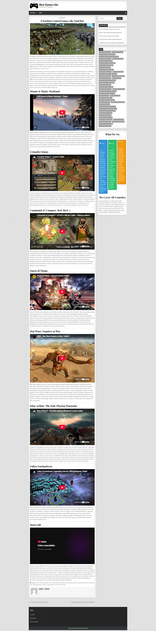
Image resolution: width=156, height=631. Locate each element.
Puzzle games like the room (107, 106)
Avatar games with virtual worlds (108, 56)
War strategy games (105, 126)
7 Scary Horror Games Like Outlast (109, 36)
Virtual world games (118, 121)
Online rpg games (104, 102)
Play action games (104, 104)
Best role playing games (106, 69)
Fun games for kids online (106, 82)
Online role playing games (106, 100)
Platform (32, 13)
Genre (40, 13)
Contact (32, 614)
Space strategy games (105, 119)
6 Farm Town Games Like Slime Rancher (110, 32)
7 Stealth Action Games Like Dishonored (110, 39)
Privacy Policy (34, 621)
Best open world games (106, 65)
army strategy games (42, 582)
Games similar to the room (106, 93)
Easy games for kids (105, 78)
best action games (118, 58)
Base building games (105, 58)
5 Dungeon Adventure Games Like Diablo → (83, 602)
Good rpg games (104, 95)
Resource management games (108, 108)
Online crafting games (105, 98)
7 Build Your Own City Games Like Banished (111, 42)
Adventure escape (117, 52)
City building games (105, 76)
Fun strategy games (71, 582)
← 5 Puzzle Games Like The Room (38, 602)
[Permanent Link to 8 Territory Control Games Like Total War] (62, 39)
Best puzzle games (104, 67)
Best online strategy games (57, 582)
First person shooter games (107, 80)
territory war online (60, 584)
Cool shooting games (118, 76)
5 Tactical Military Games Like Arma (109, 29)
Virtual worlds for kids (105, 124)
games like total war (83, 582)
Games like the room (105, 89)
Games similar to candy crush (107, 91)
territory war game (47, 584)
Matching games (115, 95)
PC (64, 18)
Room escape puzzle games (107, 111)
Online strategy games (117, 102)
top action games (119, 119)
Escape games (116, 78)
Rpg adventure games (105, 113)
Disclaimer (33, 618)
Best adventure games (105, 61)
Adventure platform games (107, 54)
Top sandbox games (105, 121)
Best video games (118, 71)
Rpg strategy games (105, 115)
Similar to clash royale (105, 117)
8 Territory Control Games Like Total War (62, 21)
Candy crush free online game (108, 74)
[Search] (125, 13)
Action (61, 18)
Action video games (104, 52)
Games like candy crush (106, 87)
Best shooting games (105, 71)
